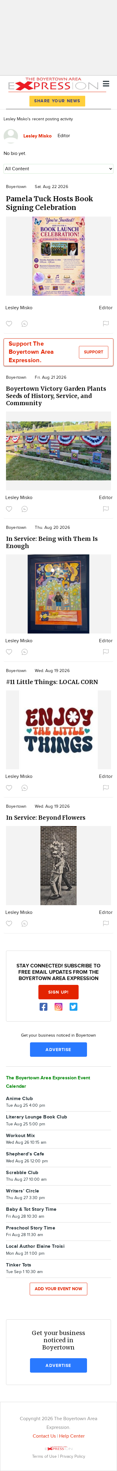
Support (93, 352)
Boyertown (16, 186)
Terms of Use (45, 1456)
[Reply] (26, 323)
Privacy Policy (72, 1456)
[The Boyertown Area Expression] (53, 83)
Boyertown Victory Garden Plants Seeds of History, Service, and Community (56, 396)
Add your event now (58, 1288)
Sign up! (58, 992)
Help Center (72, 1436)
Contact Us (44, 1436)
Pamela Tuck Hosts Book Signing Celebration (49, 203)
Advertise (58, 1049)
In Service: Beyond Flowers (46, 817)
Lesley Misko (18, 307)
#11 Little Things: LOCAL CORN (52, 682)
